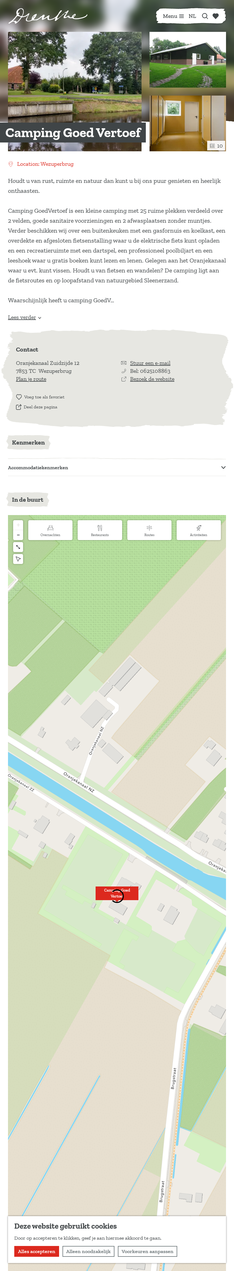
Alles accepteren (36, 1251)
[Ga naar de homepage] (48, 16)
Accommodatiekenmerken (38, 467)
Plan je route (31, 378)
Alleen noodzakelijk (88, 1251)
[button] (117, 896)
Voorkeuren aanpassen (148, 1251)
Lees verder (22, 317)
